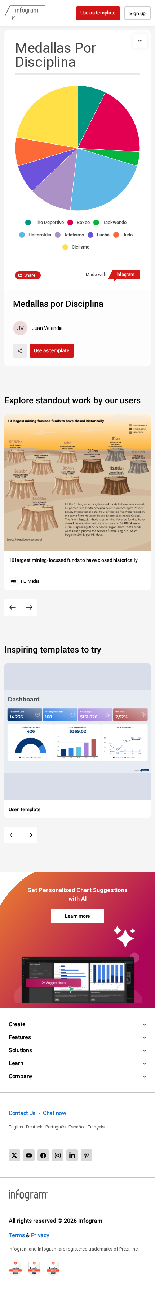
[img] (92, 117)
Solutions (20, 1050)
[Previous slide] (12, 607)
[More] (140, 41)
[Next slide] (29, 607)
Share (29, 275)
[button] (46, 222)
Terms (17, 1235)
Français (96, 1127)
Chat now (54, 1113)
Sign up (137, 13)
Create (17, 1024)
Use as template (98, 13)
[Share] (20, 351)
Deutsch (34, 1127)
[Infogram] (24, 13)
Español (76, 1127)
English (16, 1127)
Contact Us (22, 1113)
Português (55, 1127)
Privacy (40, 1235)
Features (20, 1037)
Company (20, 1076)
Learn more (77, 916)
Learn (16, 1063)
